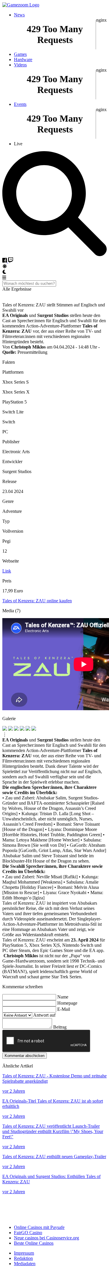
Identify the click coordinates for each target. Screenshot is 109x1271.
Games (20, 54)
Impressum (24, 1253)
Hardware (23, 59)
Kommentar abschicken (24, 1055)
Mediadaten (24, 1263)
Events (20, 104)
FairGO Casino (28, 1232)
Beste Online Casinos (33, 1243)
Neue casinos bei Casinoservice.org (46, 1237)
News (19, 14)
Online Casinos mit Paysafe (39, 1227)
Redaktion (23, 1258)
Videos (20, 64)
